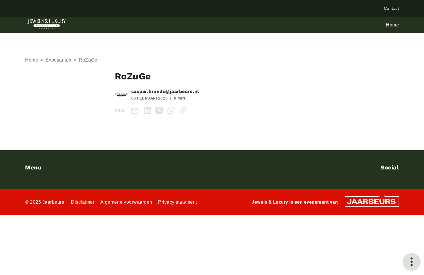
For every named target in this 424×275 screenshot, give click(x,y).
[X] (160, 110)
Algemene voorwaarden (126, 202)
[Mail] (135, 110)
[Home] (46, 24)
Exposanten (59, 60)
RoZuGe (88, 60)
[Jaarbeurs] (372, 201)
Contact (391, 8)
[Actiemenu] (412, 261)
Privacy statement (177, 202)
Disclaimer (82, 202)
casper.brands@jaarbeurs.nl (165, 91)
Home (31, 60)
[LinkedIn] (148, 110)
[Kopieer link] (184, 110)
